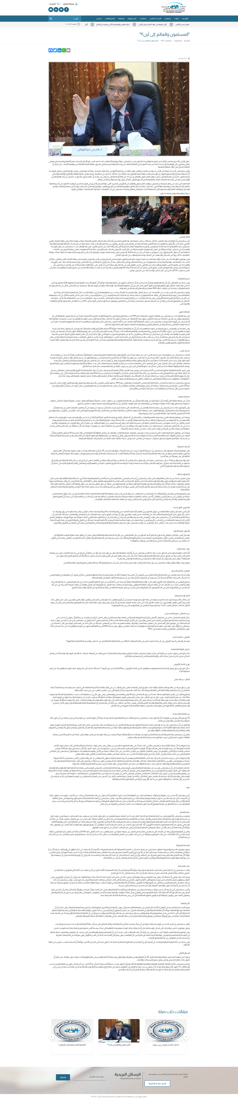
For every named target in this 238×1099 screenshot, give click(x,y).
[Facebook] (66, 9)
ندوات (176, 18)
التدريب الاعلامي (155, 18)
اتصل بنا (53, 4)
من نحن (99, 18)
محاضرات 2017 (166, 41)
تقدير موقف (132, 18)
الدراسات (143, 18)
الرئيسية (185, 18)
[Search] (50, 18)
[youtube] (50, 9)
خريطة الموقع (68, 4)
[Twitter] (61, 9)
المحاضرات (178, 41)
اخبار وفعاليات (110, 18)
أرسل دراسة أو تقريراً (157, 1083)
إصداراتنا (121, 18)
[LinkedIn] (56, 9)
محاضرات (167, 18)
